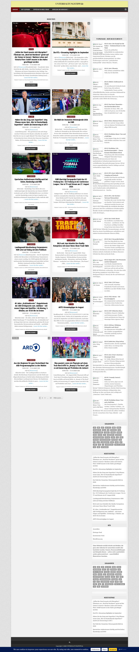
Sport (95, 445)
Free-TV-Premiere (97, 432)
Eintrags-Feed (97, 532)
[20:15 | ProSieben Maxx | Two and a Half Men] (98, 143)
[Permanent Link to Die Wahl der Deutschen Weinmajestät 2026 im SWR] (71, 102)
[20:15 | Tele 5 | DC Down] (98, 291)
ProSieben (114, 440)
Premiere (95, 440)
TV (103, 445)
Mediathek (118, 435)
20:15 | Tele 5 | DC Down (111, 282)
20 (51, 398)
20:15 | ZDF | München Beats (113, 311)
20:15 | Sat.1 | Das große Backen (114, 239)
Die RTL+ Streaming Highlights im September (71, 52)
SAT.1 (98, 442)
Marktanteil (110, 435)
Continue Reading (31, 85)
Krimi (94, 435)
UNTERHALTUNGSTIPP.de (69, 3)
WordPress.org (97, 539)
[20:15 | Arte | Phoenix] (98, 77)
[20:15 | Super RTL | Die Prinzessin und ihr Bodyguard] (98, 269)
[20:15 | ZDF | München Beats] (98, 320)
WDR (98, 447)
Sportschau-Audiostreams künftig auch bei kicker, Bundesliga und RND (31, 180)
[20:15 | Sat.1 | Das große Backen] (98, 248)
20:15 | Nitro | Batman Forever (114, 121)
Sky (121, 442)
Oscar (113, 437)
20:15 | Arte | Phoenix (111, 68)
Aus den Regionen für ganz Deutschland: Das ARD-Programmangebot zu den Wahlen (31, 364)
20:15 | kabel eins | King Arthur (114, 341)
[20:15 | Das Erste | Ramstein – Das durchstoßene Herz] (98, 113)
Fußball (106, 432)
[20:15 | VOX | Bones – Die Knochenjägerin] (98, 306)
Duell (103, 430)
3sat (94, 428)
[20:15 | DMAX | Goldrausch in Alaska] (98, 91)
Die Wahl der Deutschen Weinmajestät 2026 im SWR (71, 121)
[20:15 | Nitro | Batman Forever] (98, 130)
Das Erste (108, 428)
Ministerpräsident (98, 437)
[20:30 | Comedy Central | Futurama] (98, 386)
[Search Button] (125, 9)
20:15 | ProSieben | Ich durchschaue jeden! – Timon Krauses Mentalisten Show (113, 150)
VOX (94, 447)
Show (32, 117)
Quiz (120, 440)
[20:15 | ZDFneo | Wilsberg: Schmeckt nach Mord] (98, 334)
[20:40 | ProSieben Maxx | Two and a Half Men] (98, 409)
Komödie (119, 432)
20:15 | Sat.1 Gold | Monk (112, 218)
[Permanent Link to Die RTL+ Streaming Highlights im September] (71, 34)
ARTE (102, 428)
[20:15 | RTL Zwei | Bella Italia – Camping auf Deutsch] (98, 182)
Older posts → (58, 398)
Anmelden (96, 529)
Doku (113, 428)
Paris (121, 437)
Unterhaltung (109, 445)
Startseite (15, 9)
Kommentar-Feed (98, 535)
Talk (99, 445)
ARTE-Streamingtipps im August (71, 307)
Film (32, 49)
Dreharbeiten (97, 430)
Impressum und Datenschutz (60, 9)
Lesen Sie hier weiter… (31, 77)
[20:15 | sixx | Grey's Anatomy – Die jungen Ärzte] (98, 364)
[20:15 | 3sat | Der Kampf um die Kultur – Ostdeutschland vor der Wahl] (98, 53)
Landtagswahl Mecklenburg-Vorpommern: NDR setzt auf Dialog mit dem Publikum (31, 248)
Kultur (100, 435)
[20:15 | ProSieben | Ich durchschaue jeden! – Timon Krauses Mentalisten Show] (98, 157)
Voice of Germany (119, 445)
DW (108, 430)
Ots (117, 437)
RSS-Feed (26, 64)
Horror (113, 432)
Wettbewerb (104, 447)
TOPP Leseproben (25, 9)
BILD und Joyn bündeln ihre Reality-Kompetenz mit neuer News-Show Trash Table (71, 244)
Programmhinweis (105, 440)
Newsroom (22, 67)
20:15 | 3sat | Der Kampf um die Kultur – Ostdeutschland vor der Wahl (114, 46)
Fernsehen (72, 117)
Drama (119, 428)
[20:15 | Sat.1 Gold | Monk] (98, 228)
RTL (94, 442)
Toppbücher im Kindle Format (41, 9)
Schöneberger (105, 442)
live (105, 435)
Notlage (107, 437)
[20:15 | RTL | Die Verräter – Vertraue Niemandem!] (98, 205)
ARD (98, 428)
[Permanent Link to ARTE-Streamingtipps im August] (71, 289)
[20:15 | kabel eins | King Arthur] (98, 350)
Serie (112, 442)
